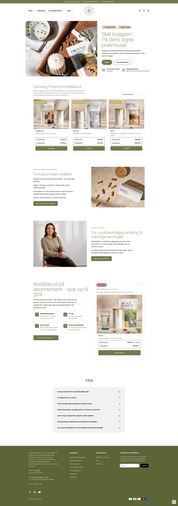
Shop (30, 11)
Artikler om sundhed (102, 457)
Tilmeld (144, 465)
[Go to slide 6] (64, 74)
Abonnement (41, 11)
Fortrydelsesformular (76, 467)
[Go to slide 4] (60, 74)
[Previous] (28, 48)
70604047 (37, 470)
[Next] (94, 48)
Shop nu (106, 62)
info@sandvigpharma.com (40, 477)
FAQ (97, 460)
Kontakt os (99, 464)
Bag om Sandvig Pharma (101, 258)
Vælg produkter (119, 353)
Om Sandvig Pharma (55, 11)
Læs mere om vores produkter (45, 203)
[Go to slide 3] (59, 74)
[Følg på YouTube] (39, 492)
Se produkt (51, 148)
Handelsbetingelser (76, 460)
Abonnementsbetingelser (77, 457)
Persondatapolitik (75, 470)
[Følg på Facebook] (30, 492)
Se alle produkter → (129, 94)
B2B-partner (73, 474)
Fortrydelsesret (74, 464)
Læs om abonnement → (46, 338)
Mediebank (73, 477)
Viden (69, 11)
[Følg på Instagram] (34, 492)
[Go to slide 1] (56, 74)
